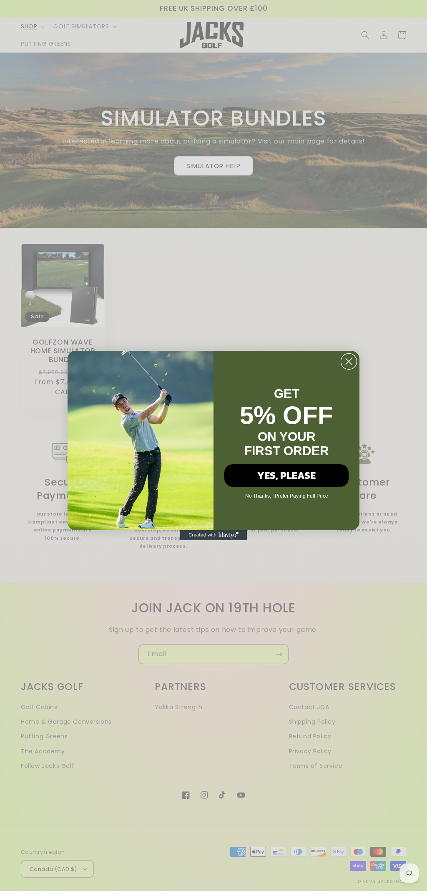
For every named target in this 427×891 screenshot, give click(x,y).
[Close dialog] (349, 361)
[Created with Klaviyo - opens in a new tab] (213, 535)
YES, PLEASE (286, 475)
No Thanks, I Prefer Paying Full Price (286, 496)
